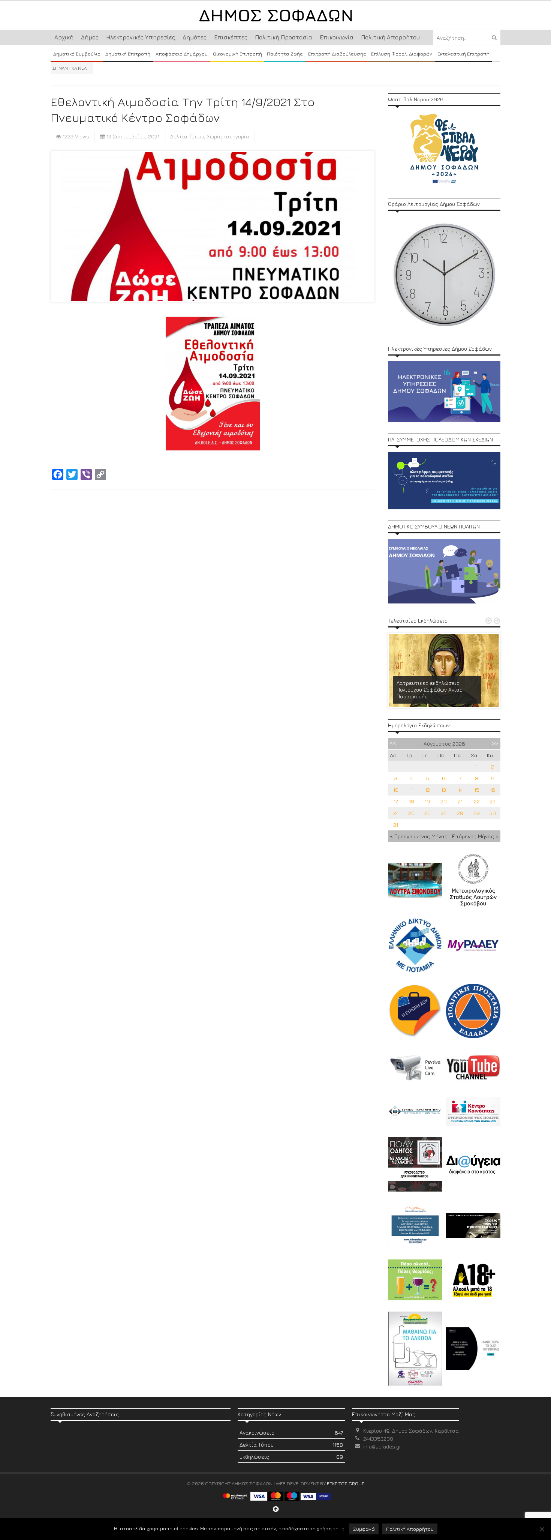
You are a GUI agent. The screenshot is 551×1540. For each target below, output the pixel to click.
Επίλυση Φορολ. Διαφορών (401, 54)
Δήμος (90, 37)
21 (460, 801)
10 (395, 790)
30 (493, 813)
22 (477, 801)
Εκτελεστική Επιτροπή (463, 54)
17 (396, 801)
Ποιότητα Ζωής (285, 54)
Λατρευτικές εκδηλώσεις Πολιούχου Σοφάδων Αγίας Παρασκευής (430, 689)
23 (493, 801)
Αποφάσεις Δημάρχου (182, 54)
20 (443, 801)
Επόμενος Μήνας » (475, 836)
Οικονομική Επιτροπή (237, 54)
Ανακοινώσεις (291, 1432)
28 (460, 813)
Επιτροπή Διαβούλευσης (337, 54)
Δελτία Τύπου (187, 136)
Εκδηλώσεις (291, 1456)
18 (411, 801)
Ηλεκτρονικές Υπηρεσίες (140, 37)
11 (411, 790)
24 (395, 813)
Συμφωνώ (364, 1529)
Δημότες (195, 37)
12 (427, 790)
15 (476, 790)
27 (443, 813)
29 (476, 813)
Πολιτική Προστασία (283, 37)
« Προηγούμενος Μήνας (419, 836)
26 (427, 813)
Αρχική (63, 37)
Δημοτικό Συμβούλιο (76, 54)
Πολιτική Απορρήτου (390, 37)
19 (427, 801)
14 (460, 790)
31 (395, 824)
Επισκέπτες (230, 37)
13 (443, 790)
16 (492, 790)
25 (411, 813)
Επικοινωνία (336, 37)
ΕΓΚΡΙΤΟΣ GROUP (345, 1483)
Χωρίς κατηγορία (228, 136)
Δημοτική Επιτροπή (127, 54)
